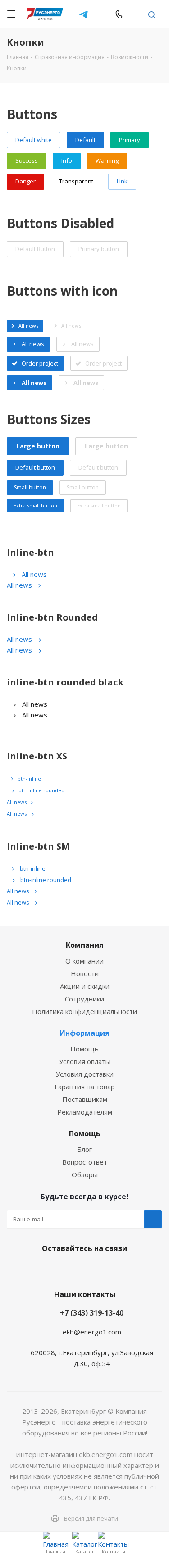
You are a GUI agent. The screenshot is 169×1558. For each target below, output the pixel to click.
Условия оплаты (84, 1061)
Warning (107, 160)
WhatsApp (101, 14)
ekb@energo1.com (135, 14)
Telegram (83, 14)
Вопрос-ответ (84, 1161)
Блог (84, 1149)
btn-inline (29, 778)
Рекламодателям (84, 1111)
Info (66, 160)
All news (34, 574)
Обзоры (85, 1174)
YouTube (94, 1270)
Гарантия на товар (85, 1086)
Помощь (84, 1048)
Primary (129, 140)
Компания (85, 945)
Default (85, 140)
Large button (37, 446)
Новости (85, 973)
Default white (33, 140)
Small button (30, 487)
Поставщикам (84, 1099)
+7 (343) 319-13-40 (91, 1313)
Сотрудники (84, 998)
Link (122, 181)
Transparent (76, 181)
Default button (35, 467)
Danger (25, 181)
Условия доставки (85, 1073)
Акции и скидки (85, 986)
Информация (84, 1033)
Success (26, 160)
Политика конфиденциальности (84, 1011)
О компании (84, 960)
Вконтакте (49, 1270)
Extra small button (35, 505)
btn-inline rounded (41, 790)
